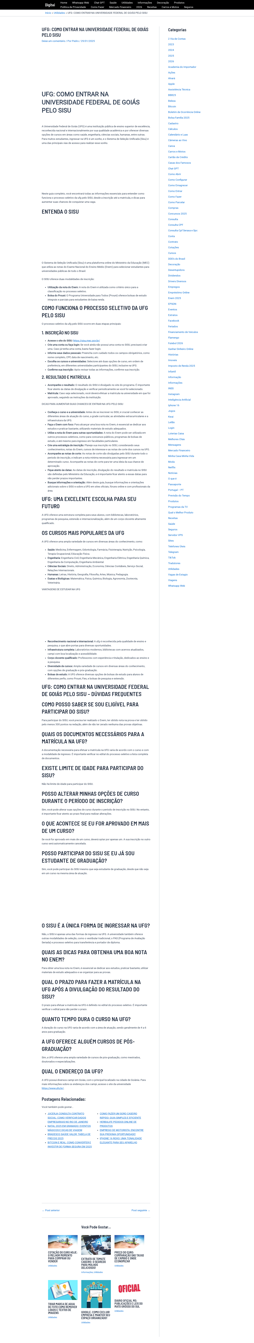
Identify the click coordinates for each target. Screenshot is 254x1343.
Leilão (171, 422)
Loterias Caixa (176, 433)
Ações (171, 72)
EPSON (172, 303)
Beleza (172, 100)
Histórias (173, 354)
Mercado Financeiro (120, 7)
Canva (171, 145)
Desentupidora (176, 269)
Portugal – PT (176, 489)
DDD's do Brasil (176, 258)
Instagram (174, 394)
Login (171, 427)
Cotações (173, 247)
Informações (145, 2)
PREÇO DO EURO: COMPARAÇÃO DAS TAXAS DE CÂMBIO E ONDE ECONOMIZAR (129, 1257)
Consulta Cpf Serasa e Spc (183, 230)
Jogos (171, 411)
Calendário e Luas (178, 134)
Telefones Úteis (176, 546)
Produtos (179, 2)
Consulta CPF (175, 224)
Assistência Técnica (179, 89)
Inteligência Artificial (179, 399)
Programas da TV (178, 506)
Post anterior (51, 1210)
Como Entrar (175, 191)
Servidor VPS (175, 535)
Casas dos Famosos (179, 162)
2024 (171, 50)
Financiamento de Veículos (183, 332)
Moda (171, 461)
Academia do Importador (182, 66)
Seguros (188, 7)
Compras (173, 208)
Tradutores (174, 563)
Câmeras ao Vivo (177, 140)
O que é (172, 478)
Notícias (172, 473)
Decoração (163, 2)
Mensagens (174, 444)
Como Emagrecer (178, 185)
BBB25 (172, 95)
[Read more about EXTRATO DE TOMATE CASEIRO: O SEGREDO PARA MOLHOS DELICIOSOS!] (96, 1244)
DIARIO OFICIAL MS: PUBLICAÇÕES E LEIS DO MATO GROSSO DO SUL (129, 1303)
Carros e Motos (170, 7)
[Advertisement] (96, 68)
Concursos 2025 (177, 213)
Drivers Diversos (177, 281)
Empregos (174, 286)
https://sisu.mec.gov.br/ (86, 340)
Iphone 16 (173, 405)
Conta (171, 236)
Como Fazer (97, 7)
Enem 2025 (174, 298)
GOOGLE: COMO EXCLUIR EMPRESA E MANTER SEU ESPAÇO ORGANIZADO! (95, 1315)
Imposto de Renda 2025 (181, 365)
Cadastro (173, 123)
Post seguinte (141, 1210)
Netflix (171, 467)
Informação (174, 377)
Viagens (172, 580)
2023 (171, 44)
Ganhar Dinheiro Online (180, 349)
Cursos (172, 253)
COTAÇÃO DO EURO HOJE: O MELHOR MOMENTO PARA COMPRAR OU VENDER (62, 1257)
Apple (171, 83)
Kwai (170, 416)
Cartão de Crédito (178, 157)
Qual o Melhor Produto (180, 512)
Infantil (172, 371)
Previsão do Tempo (179, 495)
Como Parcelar (176, 202)
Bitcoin (172, 106)
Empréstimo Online (178, 292)
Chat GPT (99, 2)
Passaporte (174, 484)
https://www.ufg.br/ (53, 1088)
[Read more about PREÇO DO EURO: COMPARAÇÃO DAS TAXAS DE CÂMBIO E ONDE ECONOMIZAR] (129, 1241)
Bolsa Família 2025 (178, 117)
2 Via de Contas (177, 38)
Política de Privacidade (73, 7)
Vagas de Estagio (178, 574)
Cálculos (173, 129)
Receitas (152, 7)
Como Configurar (177, 179)
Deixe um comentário (53, 41)
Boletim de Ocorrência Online (184, 112)
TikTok (172, 557)
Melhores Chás (176, 439)
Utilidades (127, 2)
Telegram (173, 552)
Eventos (172, 309)
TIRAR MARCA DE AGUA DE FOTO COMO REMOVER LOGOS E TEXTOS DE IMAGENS (62, 1308)
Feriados (173, 326)
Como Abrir (174, 174)
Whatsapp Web (80, 2)
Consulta (173, 219)
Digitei (50, 5)
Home (63, 2)
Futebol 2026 (175, 343)
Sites (171, 540)
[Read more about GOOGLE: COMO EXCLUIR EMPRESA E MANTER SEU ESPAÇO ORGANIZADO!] (96, 1293)
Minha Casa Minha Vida (181, 456)
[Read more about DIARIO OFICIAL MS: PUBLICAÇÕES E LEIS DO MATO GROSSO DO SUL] (129, 1288)
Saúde (113, 2)
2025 (171, 55)
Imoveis (172, 360)
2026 (139, 7)
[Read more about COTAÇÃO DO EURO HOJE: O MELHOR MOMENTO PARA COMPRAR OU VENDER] (63, 1241)
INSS (171, 388)
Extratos (173, 315)
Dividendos (174, 275)
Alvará (171, 78)
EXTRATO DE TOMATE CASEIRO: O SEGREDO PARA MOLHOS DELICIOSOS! (93, 1263)
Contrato (173, 241)
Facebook (173, 320)
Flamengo (173, 337)
